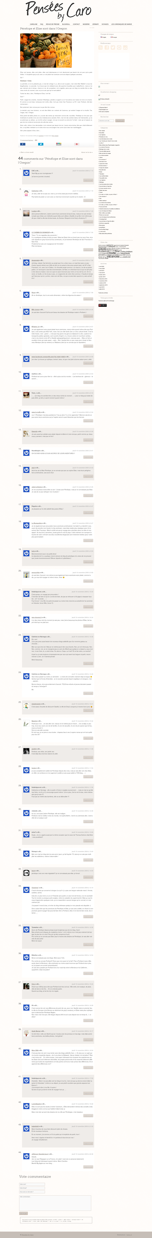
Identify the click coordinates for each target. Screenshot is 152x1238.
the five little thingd (103, 229)
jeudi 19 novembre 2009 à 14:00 (82, 871)
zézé (33, 468)
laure (33, 871)
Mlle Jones (35, 309)
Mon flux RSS (100, 48)
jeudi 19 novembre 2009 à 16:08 (82, 1005)
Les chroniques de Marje (121, 24)
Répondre (88, 180)
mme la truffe (36, 412)
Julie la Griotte (37, 487)
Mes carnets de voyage (105, 153)
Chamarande (122, 246)
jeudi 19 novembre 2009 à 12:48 (82, 811)
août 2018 (101, 287)
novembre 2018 (103, 281)
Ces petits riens (103, 178)
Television (101, 174)
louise (34, 768)
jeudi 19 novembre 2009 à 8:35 (83, 309)
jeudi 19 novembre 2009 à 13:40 (82, 851)
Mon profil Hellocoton (119, 48)
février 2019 (102, 274)
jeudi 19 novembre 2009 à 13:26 (82, 832)
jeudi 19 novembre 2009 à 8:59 (83, 357)
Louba (34, 211)
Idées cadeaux (103, 200)
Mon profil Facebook (107, 48)
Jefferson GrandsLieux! (40, 1154)
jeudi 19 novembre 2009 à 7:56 (83, 260)
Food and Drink (103, 206)
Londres (123, 251)
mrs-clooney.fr (37, 617)
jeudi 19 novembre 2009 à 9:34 (83, 412)
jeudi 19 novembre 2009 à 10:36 (82, 637)
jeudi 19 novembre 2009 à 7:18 (83, 191)
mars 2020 (102, 268)
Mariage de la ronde (104, 149)
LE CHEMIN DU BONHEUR (41, 232)
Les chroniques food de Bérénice (107, 217)
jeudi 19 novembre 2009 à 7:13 (83, 171)
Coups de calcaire (103, 167)
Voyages (105, 24)
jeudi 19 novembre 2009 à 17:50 (82, 1078)
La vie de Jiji (102, 231)
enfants (102, 249)
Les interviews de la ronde (105, 139)
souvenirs (128, 255)
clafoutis (113, 248)
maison (129, 251)
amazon (104, 245)
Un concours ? (103, 159)
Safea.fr (129, 1235)
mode (112, 253)
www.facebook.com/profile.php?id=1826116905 (48, 357)
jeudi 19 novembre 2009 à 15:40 (82, 984)
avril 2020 (101, 266)
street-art (101, 257)
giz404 (34, 749)
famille (120, 250)
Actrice (100, 245)
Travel (100, 192)
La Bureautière (37, 523)
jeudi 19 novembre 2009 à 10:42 (82, 721)
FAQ (41, 24)
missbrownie (36, 704)
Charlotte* (35, 888)
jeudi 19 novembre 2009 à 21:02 (82, 1126)
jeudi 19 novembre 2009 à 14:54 (82, 955)
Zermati (95, 24)
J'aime (100, 157)
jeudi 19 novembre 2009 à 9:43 (83, 468)
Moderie (86, 24)
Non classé (55, 136)
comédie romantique (121, 248)
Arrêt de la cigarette (104, 223)
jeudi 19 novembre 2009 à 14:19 (82, 888)
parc (106, 255)
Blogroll (66, 24)
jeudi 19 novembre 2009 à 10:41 (82, 704)
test (106, 257)
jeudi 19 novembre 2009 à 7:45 (83, 211)
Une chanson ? (103, 196)
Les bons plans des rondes (106, 184)
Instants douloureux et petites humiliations (109, 209)
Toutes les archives (103, 293)
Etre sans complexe (104, 111)
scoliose (121, 255)
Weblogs (101, 182)
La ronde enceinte (103, 155)
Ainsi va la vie (86, 152)
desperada (35, 260)
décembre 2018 (103, 279)
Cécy (33, 984)
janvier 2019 (102, 276)
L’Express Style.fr (103, 107)
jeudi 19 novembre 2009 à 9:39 (83, 431)
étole (106, 258)
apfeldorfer (109, 245)
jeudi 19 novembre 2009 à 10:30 (82, 592)
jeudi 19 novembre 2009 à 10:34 (82, 617)
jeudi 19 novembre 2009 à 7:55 (83, 232)
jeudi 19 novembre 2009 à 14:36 (82, 927)
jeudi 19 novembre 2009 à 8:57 (83, 327)
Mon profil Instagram (125, 48)
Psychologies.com (103, 109)
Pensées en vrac (103, 137)
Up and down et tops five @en (106, 221)
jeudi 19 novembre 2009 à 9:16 (83, 393)
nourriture (125, 253)
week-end (126, 257)
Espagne (115, 250)
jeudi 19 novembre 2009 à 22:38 (82, 1154)
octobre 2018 (102, 283)
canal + (117, 246)
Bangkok (126, 245)
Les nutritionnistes (103, 176)
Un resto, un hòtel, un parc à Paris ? (108, 194)
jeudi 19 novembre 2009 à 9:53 (83, 551)
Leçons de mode (103, 163)
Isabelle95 (35, 1126)
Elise (29, 81)
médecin (118, 253)
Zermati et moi (103, 161)
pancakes (101, 255)
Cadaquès (111, 246)
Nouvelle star (102, 170)
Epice (109, 249)
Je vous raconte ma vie (105, 188)
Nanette (34, 721)
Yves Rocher (101, 258)
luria (33, 551)
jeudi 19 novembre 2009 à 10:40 (82, 674)
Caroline (33, 24)
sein (124, 255)
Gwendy (34, 431)
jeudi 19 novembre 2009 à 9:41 (83, 451)
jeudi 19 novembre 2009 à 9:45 (83, 487)
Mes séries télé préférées (105, 233)
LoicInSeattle (36, 1104)
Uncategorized (103, 219)
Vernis (121, 257)
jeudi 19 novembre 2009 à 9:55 (83, 572)
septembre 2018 (103, 285)
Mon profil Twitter (113, 48)
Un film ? (101, 143)
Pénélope (23, 81)
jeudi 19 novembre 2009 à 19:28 (82, 1104)
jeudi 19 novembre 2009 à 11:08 (82, 749)
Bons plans (102, 225)
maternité (105, 253)
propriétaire (102, 227)
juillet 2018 (102, 289)
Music (100, 172)
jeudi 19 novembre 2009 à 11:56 (82, 787)
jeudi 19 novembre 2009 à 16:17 (82, 1031)
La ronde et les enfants (105, 202)
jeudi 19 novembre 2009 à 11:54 (82, 768)
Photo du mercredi (103, 215)
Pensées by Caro (58, 11)
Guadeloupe (104, 251)
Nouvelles (101, 132)
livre (117, 251)
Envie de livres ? (103, 165)
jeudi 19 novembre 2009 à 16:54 (82, 1050)
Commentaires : (28, 140)
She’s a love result (27, 152)
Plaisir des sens (103, 190)
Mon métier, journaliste (104, 213)
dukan (127, 248)
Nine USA (35, 1050)
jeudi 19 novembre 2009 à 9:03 (83, 374)
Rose (33, 292)
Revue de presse (52, 24)
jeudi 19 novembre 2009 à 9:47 (83, 506)
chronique (108, 248)
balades (122, 245)
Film (100, 198)
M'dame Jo (35, 327)
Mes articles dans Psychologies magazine (109, 145)
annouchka (36, 572)
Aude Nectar (36, 1031)
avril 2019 (101, 270)
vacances (113, 256)
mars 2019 (102, 272)
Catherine (35, 191)
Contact (76, 24)
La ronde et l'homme (104, 147)
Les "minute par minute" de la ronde (108, 141)
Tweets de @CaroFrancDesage (106, 300)
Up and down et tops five (105, 186)
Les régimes (102, 134)
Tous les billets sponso (104, 151)
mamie (100, 253)
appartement (117, 245)
